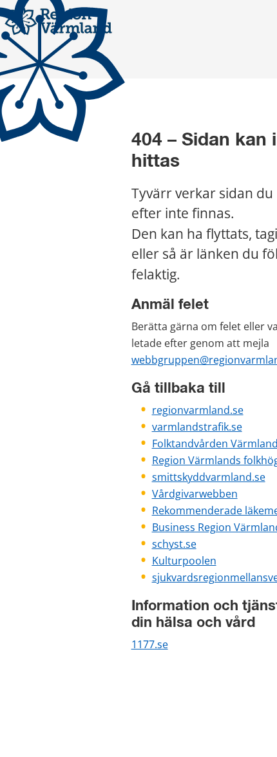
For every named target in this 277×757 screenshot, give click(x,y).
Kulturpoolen (184, 561)
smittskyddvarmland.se (208, 477)
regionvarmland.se (198, 410)
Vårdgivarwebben (195, 494)
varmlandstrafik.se (197, 427)
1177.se (149, 644)
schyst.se (174, 544)
